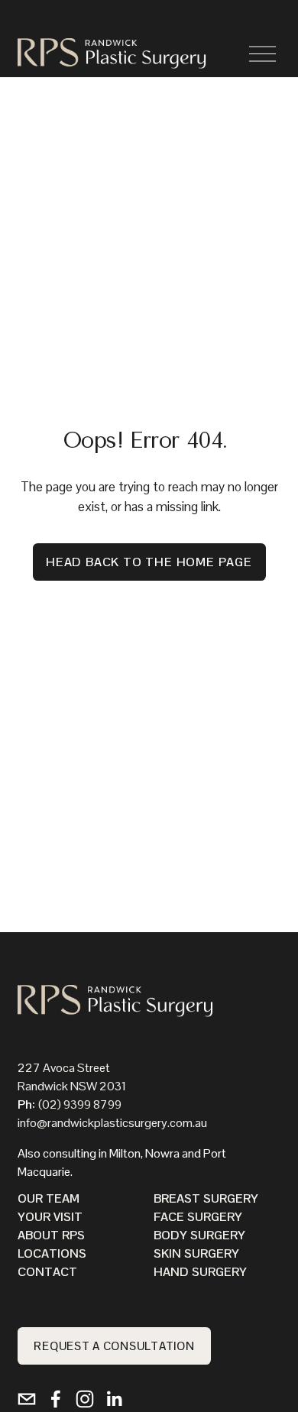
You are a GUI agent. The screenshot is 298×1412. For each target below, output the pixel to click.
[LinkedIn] (114, 1399)
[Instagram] (85, 1399)
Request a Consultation (114, 1346)
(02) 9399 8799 (79, 1104)
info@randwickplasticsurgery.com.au (112, 1123)
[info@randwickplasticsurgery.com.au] (27, 1399)
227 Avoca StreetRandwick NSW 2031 (72, 1077)
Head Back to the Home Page (149, 562)
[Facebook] (56, 1399)
